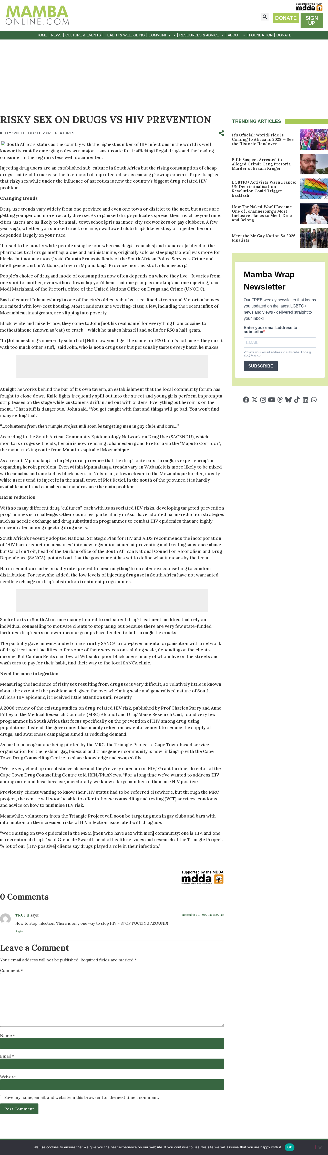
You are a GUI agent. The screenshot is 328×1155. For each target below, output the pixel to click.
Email (7, 1056)
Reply (19, 931)
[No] (319, 1147)
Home (42, 35)
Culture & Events (83, 35)
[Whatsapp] (314, 399)
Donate (283, 35)
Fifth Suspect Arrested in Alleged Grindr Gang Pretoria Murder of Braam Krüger (261, 164)
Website (8, 1077)
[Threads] (280, 399)
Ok (289, 1147)
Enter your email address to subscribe (270, 330)
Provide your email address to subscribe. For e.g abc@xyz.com (277, 354)
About (234, 35)
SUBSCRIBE (260, 366)
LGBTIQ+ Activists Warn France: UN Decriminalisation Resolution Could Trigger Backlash (264, 189)
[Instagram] (263, 399)
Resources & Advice (199, 35)
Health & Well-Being (125, 35)
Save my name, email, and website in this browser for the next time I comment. (81, 1097)
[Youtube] (271, 399)
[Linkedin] (305, 399)
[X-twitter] (254, 399)
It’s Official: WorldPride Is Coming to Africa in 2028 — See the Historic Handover (263, 139)
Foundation (261, 35)
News (56, 35)
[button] (265, 17)
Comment (11, 970)
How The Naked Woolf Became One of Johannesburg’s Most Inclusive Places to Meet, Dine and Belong (262, 213)
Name (7, 1035)
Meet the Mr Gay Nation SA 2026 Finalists (263, 238)
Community (160, 35)
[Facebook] (246, 399)
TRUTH (22, 915)
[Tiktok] (297, 399)
